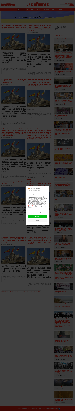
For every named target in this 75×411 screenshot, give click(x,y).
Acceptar (37, 216)
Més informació (37, 223)
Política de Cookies (31, 205)
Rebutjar (37, 220)
